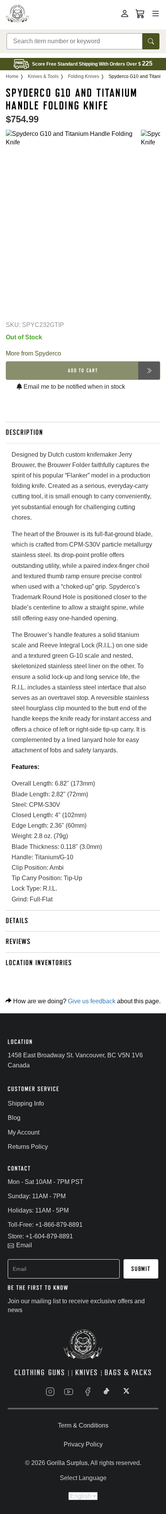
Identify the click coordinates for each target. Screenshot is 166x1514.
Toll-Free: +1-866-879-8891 (45, 1224)
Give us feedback (91, 1001)
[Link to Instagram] (50, 1391)
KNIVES (86, 1372)
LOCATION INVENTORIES (39, 963)
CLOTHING (29, 1372)
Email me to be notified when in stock (73, 386)
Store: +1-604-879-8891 (40, 1236)
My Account (23, 1132)
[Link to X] (125, 1391)
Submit (141, 1268)
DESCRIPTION (24, 432)
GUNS (56, 1372)
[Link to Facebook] (87, 1391)
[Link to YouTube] (68, 1391)
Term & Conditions (83, 1425)
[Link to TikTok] (106, 1391)
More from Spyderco (33, 353)
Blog (14, 1117)
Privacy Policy (83, 1444)
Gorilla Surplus (67, 1463)
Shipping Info (26, 1103)
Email (24, 1245)
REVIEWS (18, 941)
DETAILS (17, 921)
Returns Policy (28, 1146)
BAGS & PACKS (128, 1372)
